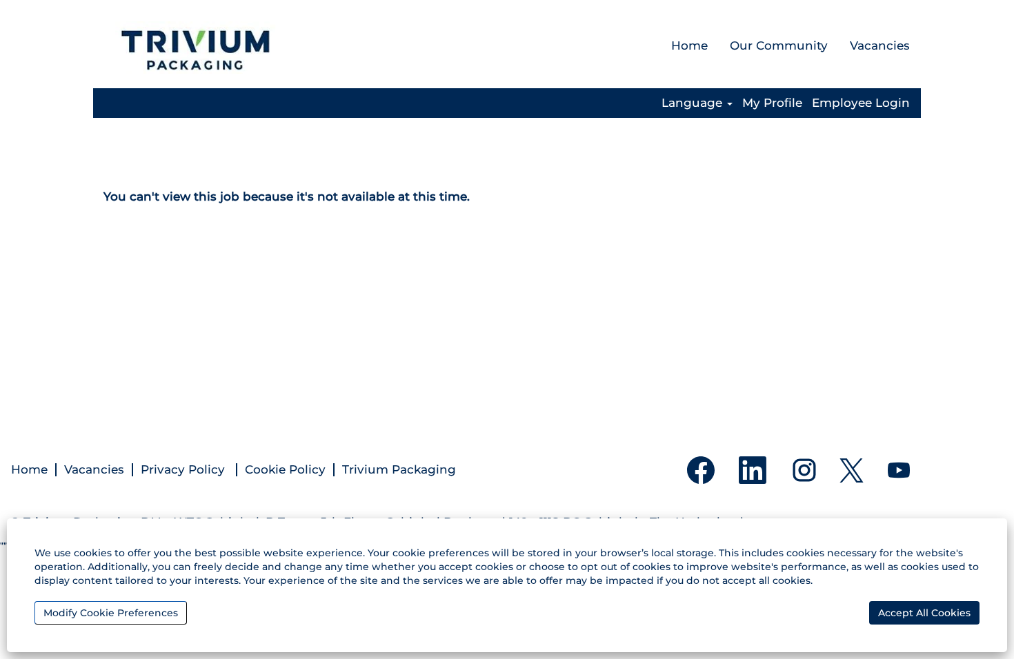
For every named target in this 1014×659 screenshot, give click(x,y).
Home (689, 45)
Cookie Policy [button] (285, 469)
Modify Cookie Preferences (110, 613)
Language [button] (694, 103)
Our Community (779, 45)
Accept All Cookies (924, 613)
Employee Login (861, 103)
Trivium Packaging (399, 469)
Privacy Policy (184, 469)
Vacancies (880, 45)
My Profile (772, 103)
